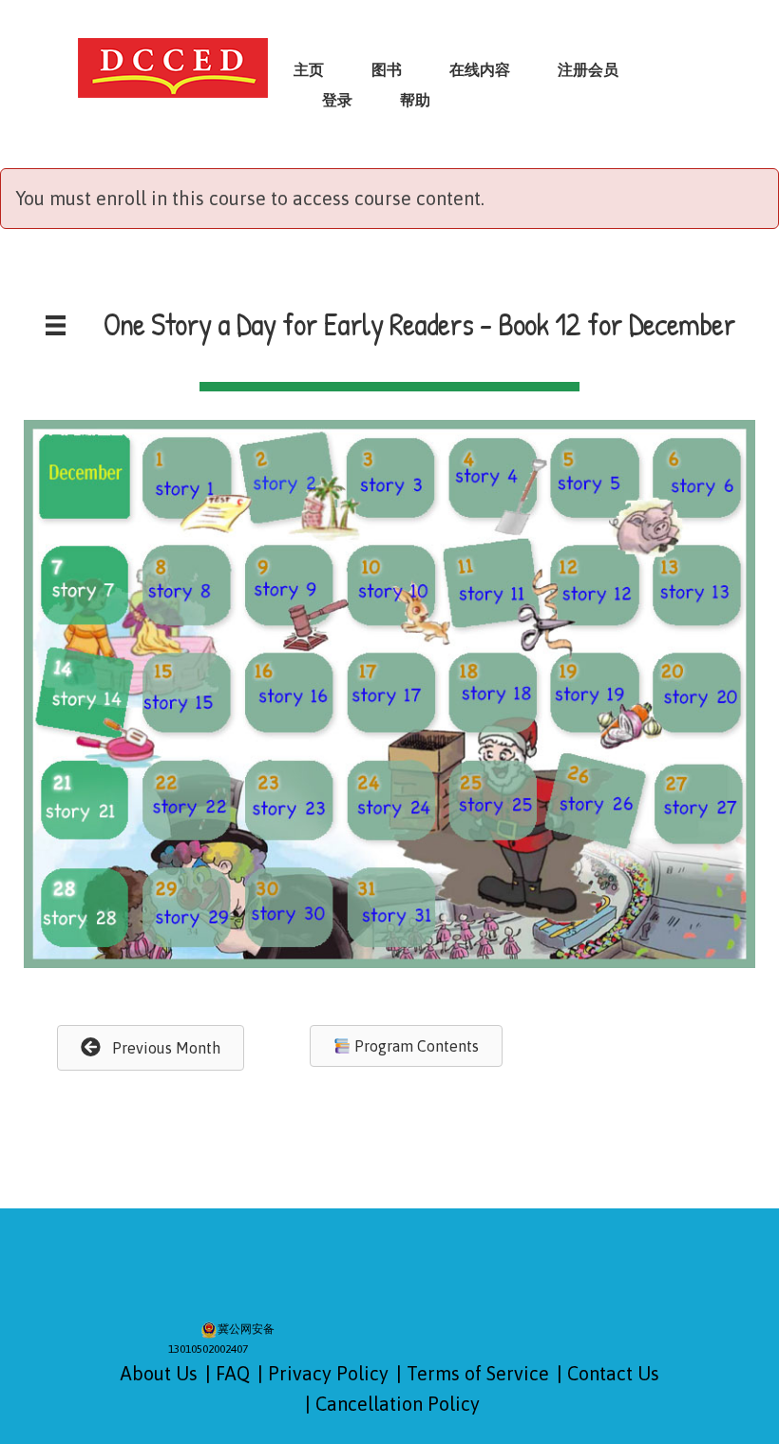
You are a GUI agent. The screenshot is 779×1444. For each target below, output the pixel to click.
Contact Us (613, 1373)
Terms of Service (478, 1373)
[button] (150, 1047)
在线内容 (479, 69)
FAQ (233, 1373)
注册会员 (588, 69)
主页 (309, 69)
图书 (386, 69)
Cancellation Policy (397, 1404)
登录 (337, 99)
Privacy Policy (328, 1373)
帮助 (415, 99)
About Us (159, 1373)
